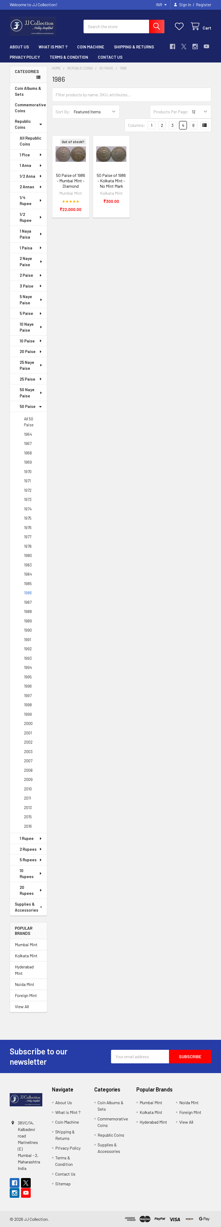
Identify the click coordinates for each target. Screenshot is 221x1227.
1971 (27, 480)
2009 (28, 779)
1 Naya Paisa (25, 234)
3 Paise (26, 285)
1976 (28, 527)
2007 (28, 760)
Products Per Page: (171, 111)
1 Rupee (27, 838)
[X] (184, 46)
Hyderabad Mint (24, 970)
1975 (28, 518)
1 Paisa (26, 247)
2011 (27, 798)
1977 (27, 536)
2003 (28, 751)
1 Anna (25, 165)
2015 (28, 816)
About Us (19, 46)
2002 (28, 742)
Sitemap (63, 1183)
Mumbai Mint (26, 944)
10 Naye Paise (27, 327)
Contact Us (110, 57)
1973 (28, 499)
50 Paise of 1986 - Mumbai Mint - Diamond (70, 181)
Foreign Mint (26, 995)
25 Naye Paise (27, 365)
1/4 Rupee (26, 200)
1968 (28, 452)
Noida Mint (24, 984)
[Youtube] (206, 46)
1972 (28, 490)
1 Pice (25, 154)
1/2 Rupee (26, 217)
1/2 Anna (27, 176)
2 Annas (27, 186)
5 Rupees (28, 859)
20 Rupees (27, 890)
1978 (28, 546)
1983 (28, 564)
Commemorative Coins (30, 107)
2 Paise (26, 275)
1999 (28, 714)
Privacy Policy (25, 57)
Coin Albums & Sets (28, 91)
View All (22, 1006)
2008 (28, 770)
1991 (27, 639)
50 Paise (28, 406)
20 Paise (28, 351)
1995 (28, 676)
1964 (28, 434)
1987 (28, 602)
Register (203, 4)
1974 (28, 508)
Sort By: (63, 111)
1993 (28, 658)
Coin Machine (90, 46)
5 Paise (26, 313)
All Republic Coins (30, 141)
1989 (28, 620)
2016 (28, 826)
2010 (28, 788)
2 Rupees (28, 849)
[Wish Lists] (180, 26)
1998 (28, 704)
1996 (28, 686)
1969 (28, 462)
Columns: (136, 125)
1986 (28, 592)
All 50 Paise (29, 421)
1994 (28, 667)
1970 (28, 471)
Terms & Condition (69, 57)
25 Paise (27, 379)
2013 (28, 807)
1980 (28, 555)
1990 (28, 630)
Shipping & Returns (134, 46)
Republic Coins (23, 124)
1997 (28, 695)
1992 (28, 648)
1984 (28, 574)
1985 (28, 583)
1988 (28, 611)
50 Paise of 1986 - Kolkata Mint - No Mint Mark (111, 181)
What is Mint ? (53, 46)
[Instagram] (195, 46)
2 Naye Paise (26, 261)
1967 (28, 443)
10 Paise (27, 340)
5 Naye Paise (26, 299)
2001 (28, 732)
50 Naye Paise (27, 392)
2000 (28, 723)
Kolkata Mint (26, 955)
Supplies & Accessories (26, 907)
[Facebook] (172, 46)
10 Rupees (27, 873)
